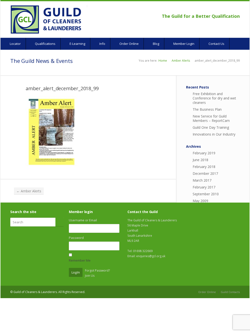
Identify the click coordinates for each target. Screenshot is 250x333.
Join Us (89, 276)
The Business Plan (207, 109)
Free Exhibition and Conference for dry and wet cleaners (214, 98)
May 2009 (200, 200)
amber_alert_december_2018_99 (62, 88)
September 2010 (206, 194)
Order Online (129, 43)
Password (76, 237)
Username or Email (83, 220)
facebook (224, 9)
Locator (15, 43)
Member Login (183, 43)
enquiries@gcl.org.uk (150, 256)
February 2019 (204, 153)
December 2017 (205, 173)
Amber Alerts (181, 61)
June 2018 (200, 159)
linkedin (236, 9)
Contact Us (216, 43)
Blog (155, 43)
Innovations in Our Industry (214, 134)
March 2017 (202, 180)
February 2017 (204, 187)
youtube (230, 9)
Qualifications (44, 43)
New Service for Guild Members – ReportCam (211, 118)
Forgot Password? (97, 270)
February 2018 (204, 166)
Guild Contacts (230, 292)
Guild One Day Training (211, 127)
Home (162, 61)
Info (102, 43)
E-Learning (77, 43)
